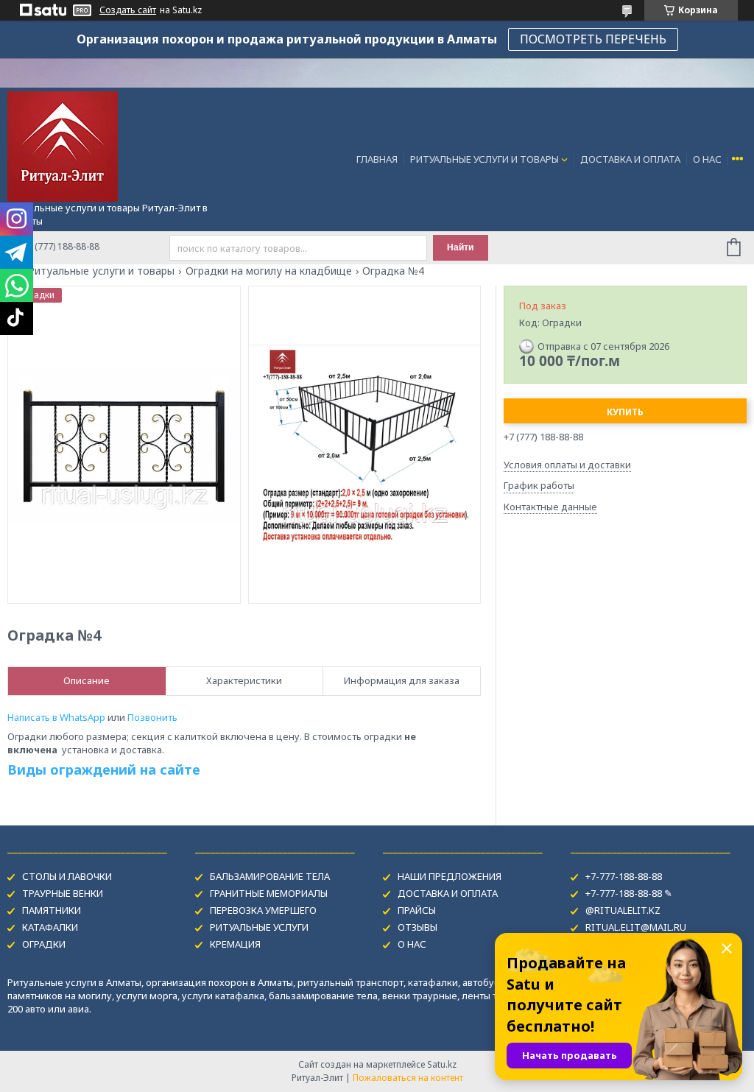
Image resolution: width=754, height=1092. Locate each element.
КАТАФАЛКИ (50, 927)
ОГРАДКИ (44, 944)
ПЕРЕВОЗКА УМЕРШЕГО (263, 910)
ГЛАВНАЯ (377, 159)
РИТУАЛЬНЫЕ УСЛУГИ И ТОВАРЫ (484, 159)
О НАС (707, 159)
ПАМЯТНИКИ (51, 910)
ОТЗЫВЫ (417, 927)
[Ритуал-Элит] (62, 145)
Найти (460, 247)
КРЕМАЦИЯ (235, 944)
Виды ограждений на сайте (103, 769)
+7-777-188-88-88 (623, 876)
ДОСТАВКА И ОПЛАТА (630, 159)
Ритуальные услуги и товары (101, 271)
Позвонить (152, 717)
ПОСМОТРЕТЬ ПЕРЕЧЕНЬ (593, 39)
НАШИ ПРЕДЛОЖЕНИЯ (449, 876)
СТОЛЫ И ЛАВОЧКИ (67, 876)
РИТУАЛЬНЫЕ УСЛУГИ (259, 927)
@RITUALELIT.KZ (622, 910)
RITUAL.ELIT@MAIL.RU (635, 927)
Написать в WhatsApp (56, 717)
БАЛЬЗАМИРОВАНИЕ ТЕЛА (270, 876)
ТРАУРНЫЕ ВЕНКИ (62, 893)
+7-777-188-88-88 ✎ (628, 893)
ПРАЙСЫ (417, 910)
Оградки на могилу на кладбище (269, 271)
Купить (625, 412)
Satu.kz (442, 1064)
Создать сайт (127, 10)
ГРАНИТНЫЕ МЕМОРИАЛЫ (269, 893)
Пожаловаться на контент (408, 1077)
